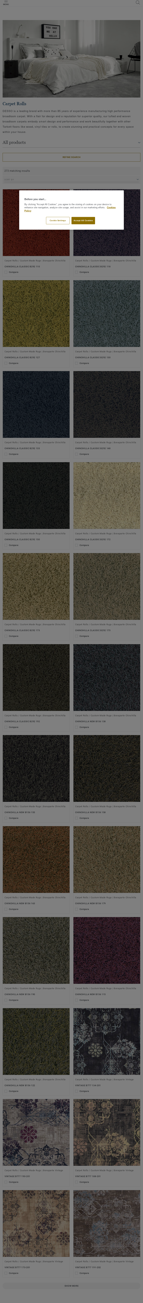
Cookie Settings (58, 220)
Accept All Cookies (83, 220)
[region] (71, 210)
